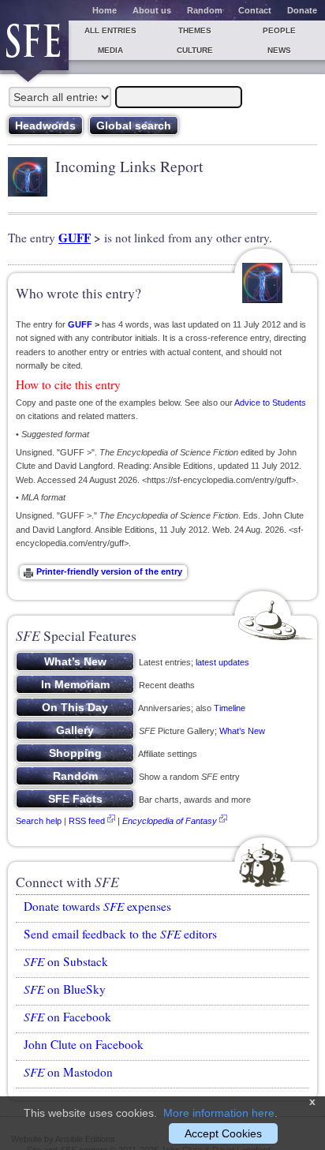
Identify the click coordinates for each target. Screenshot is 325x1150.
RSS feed (87, 821)
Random (204, 10)
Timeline (229, 708)
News (279, 50)
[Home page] (34, 45)
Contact (254, 10)
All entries (110, 30)
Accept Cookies (223, 1133)
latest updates (222, 662)
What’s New (242, 731)
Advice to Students (270, 402)
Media (110, 50)
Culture (195, 50)
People (279, 30)
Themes (194, 30)
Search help (39, 821)
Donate (302, 10)
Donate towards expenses (97, 906)
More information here (219, 1113)
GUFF (74, 237)
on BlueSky (65, 989)
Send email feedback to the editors (120, 934)
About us (152, 10)
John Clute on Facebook (84, 1044)
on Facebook (67, 1017)
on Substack (66, 961)
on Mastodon (68, 1072)
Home (104, 10)
